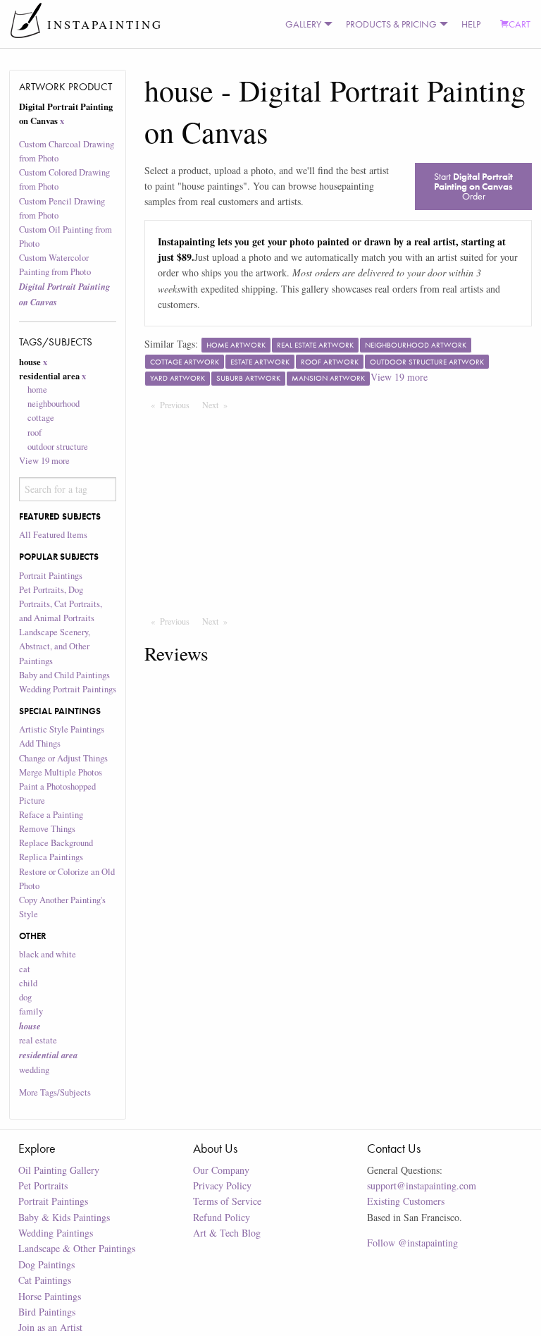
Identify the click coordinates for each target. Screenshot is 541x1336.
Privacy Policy (222, 1185)
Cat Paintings (44, 1280)
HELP (470, 24)
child (28, 983)
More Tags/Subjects (55, 1092)
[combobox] (68, 489)
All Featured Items (53, 535)
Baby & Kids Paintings (64, 1217)
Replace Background (56, 843)
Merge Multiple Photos (60, 772)
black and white (47, 954)
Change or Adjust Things (63, 758)
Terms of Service (227, 1201)
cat (24, 969)
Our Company (221, 1170)
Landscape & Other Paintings (76, 1248)
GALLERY (303, 24)
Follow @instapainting (412, 1242)
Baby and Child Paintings (64, 675)
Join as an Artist (50, 1327)
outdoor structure (57, 447)
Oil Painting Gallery (58, 1170)
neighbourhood (53, 404)
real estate (38, 1040)
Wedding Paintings (55, 1232)
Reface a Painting (51, 815)
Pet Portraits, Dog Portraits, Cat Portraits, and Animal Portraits (60, 604)
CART (519, 24)
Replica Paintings (51, 857)
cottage (40, 418)
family (31, 1011)
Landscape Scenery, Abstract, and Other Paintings (54, 646)
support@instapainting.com (421, 1185)
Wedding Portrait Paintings (67, 689)
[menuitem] (305, 24)
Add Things (40, 743)
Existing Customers (405, 1201)
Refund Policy (221, 1217)
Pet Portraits (43, 1185)
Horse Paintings (49, 1296)
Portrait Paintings (50, 576)
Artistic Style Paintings (61, 729)
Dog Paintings (46, 1264)
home (37, 390)
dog (25, 997)
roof (34, 433)
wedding (34, 1070)
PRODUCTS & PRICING (391, 24)
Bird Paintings (46, 1311)
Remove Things (47, 829)
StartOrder (473, 186)
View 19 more (44, 461)
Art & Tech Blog (227, 1232)
